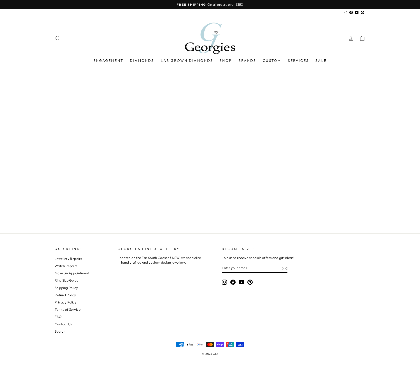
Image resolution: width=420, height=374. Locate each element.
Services (298, 60)
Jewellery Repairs (68, 259)
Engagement (108, 60)
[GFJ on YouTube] (241, 282)
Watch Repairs (66, 266)
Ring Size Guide (67, 280)
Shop (226, 60)
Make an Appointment (72, 273)
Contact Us (63, 324)
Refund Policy (65, 295)
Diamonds (142, 60)
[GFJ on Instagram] (224, 282)
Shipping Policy (66, 288)
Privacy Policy (66, 302)
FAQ (58, 317)
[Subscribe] (284, 268)
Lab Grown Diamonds (187, 60)
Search (60, 331)
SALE (321, 60)
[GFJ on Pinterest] (250, 282)
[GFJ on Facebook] (233, 282)
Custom (272, 60)
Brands (247, 60)
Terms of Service (67, 309)
